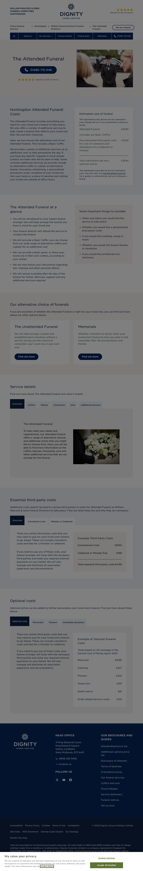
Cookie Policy (46, 866)
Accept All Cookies (106, 865)
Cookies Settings (106, 858)
